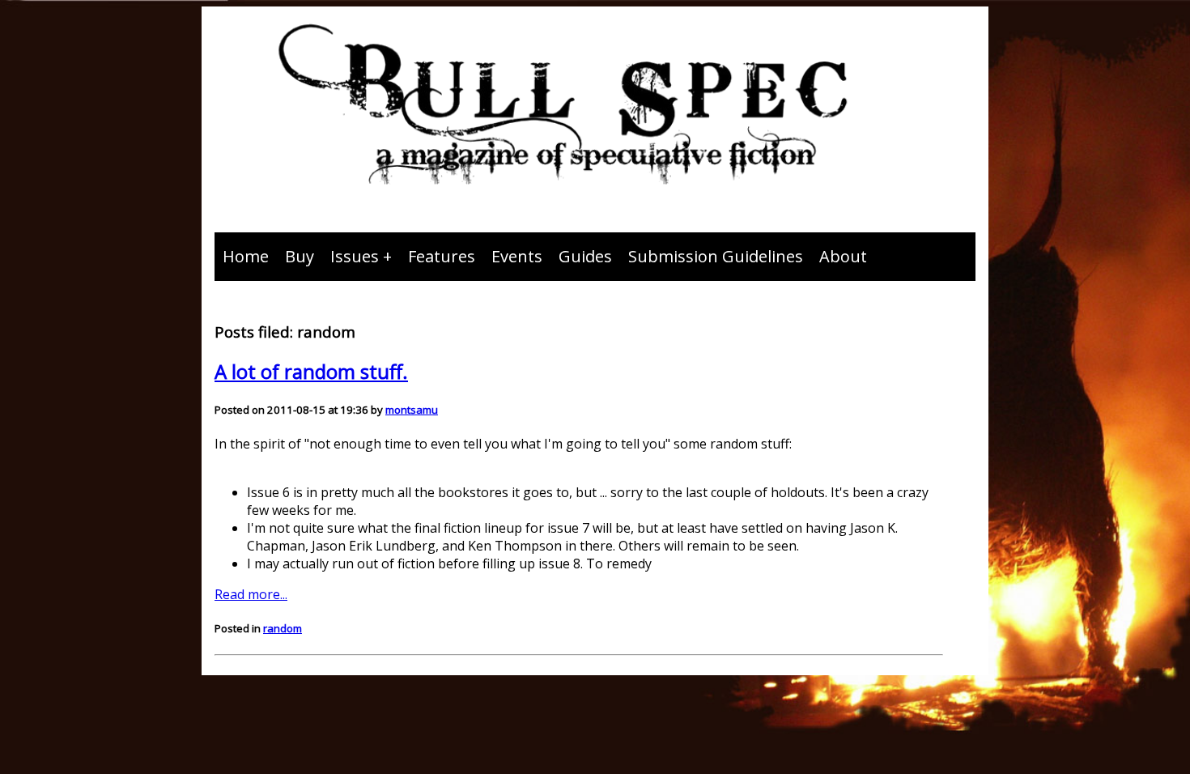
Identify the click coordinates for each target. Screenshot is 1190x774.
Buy (299, 256)
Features (441, 256)
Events (516, 256)
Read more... (251, 594)
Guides (585, 256)
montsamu (411, 409)
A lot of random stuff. (311, 371)
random (282, 628)
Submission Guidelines (715, 256)
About (843, 256)
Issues (354, 256)
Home (246, 256)
